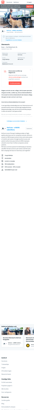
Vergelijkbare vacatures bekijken (14, 40)
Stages (3, 367)
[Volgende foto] (30, 18)
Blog (2, 403)
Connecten (29, 128)
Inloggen (29, 2)
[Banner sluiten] (30, 70)
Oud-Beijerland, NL (11, 47)
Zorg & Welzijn (5, 59)
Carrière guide (5, 400)
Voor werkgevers (6, 392)
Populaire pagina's (6, 385)
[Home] (3, 2)
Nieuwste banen (6, 374)
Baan (3, 47)
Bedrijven (16, 2)
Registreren (30, 6)
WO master (20, 59)
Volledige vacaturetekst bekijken (16, 121)
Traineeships (5, 364)
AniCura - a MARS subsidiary (14, 30)
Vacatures (9, 2)
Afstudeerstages (6, 371)
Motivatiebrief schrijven (8, 407)
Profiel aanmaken (15, 83)
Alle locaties (5, 389)
